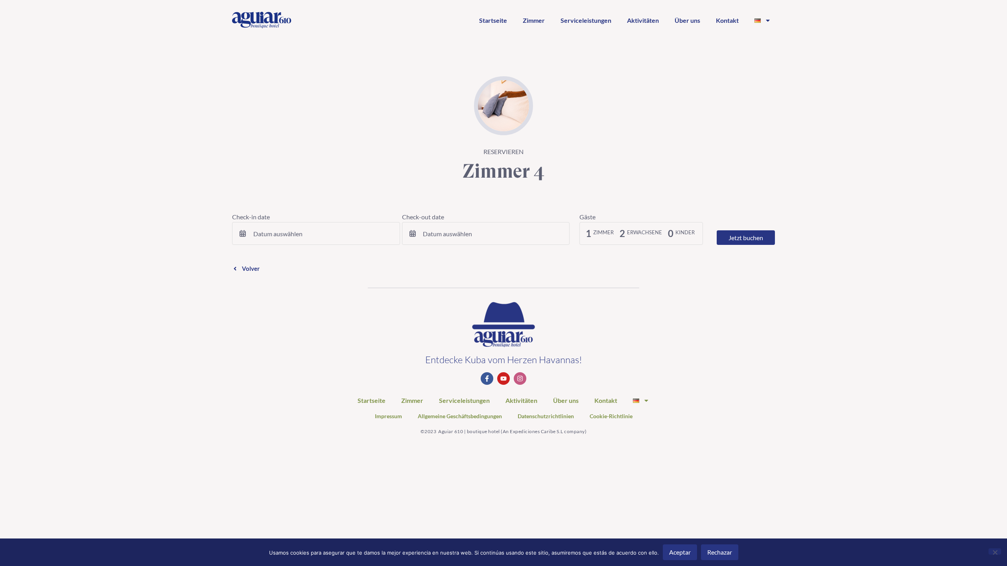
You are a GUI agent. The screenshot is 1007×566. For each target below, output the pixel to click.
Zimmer (534, 20)
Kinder (685, 232)
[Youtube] (503, 378)
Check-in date (251, 217)
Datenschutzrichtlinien (546, 416)
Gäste (587, 217)
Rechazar (719, 552)
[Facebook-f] (487, 378)
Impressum (388, 416)
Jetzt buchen (746, 237)
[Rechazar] (995, 551)
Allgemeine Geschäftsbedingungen (460, 416)
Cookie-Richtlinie (611, 416)
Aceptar (680, 552)
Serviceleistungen (586, 20)
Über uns (687, 20)
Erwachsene (644, 232)
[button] (246, 269)
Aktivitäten (643, 20)
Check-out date (423, 217)
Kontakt (727, 20)
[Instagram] (520, 378)
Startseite (493, 20)
